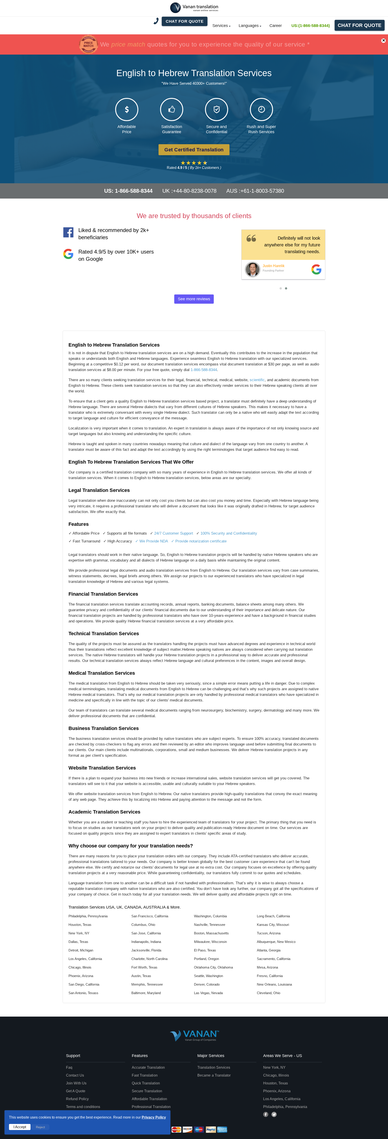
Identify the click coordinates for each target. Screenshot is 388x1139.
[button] (280, 288)
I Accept (19, 1127)
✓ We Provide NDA (151, 541)
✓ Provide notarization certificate (199, 541)
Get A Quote (75, 1091)
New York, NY (274, 1067)
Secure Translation (147, 1091)
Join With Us (76, 1083)
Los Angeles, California (282, 1099)
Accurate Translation (148, 1067)
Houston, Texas (275, 1083)
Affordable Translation (149, 1099)
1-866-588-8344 (204, 370)
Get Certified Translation (194, 150)
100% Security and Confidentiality (229, 533)
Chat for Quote (359, 25)
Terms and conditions (83, 1107)
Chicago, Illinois (276, 1075)
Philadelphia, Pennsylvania (285, 1107)
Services (220, 25)
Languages (249, 25)
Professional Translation (151, 1107)
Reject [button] (40, 1127)
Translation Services (213, 1067)
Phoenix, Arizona (277, 1091)
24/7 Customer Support (173, 533)
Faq (69, 1067)
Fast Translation (145, 1075)
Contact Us (75, 1075)
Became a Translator (214, 1075)
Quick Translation (146, 1083)
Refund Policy (77, 1099)
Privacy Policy (154, 1117)
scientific (257, 380)
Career (275, 25)
